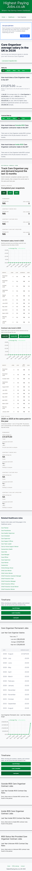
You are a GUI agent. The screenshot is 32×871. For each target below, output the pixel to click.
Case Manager (5, 554)
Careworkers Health (6, 549)
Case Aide (4, 552)
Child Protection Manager (8, 581)
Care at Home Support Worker (9, 546)
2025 (4, 192)
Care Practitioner (6, 530)
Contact (23, 866)
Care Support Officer (7, 541)
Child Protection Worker (8, 589)
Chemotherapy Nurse (7, 568)
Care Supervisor (5, 538)
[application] (16, 258)
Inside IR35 (5, 336)
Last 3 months (16, 613)
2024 (10, 192)
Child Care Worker (6, 570)
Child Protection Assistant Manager (11, 576)
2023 (16, 192)
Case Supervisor (5, 560)
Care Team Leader (6, 544)
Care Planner (4, 528)
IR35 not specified (24, 336)
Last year (16, 617)
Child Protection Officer (8, 584)
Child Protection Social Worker (10, 586)
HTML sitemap (15, 866)
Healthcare (11, 17)
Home (3, 17)
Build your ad (25, 35)
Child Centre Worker (7, 573)
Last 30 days (16, 608)
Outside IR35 (14, 336)
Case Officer (4, 557)
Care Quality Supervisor (8, 533)
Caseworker (4, 565)
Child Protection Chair (7, 578)
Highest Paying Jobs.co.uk (16, 5)
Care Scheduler (5, 536)
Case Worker (4, 562)
